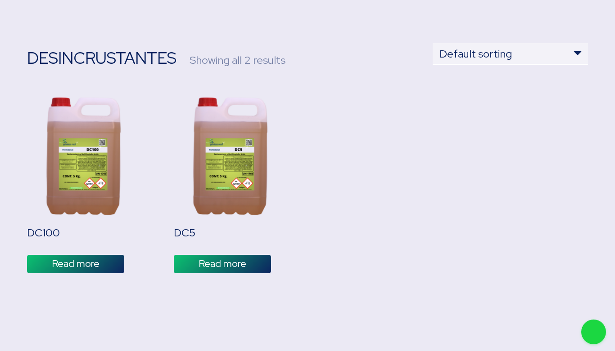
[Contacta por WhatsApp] (593, 332)
